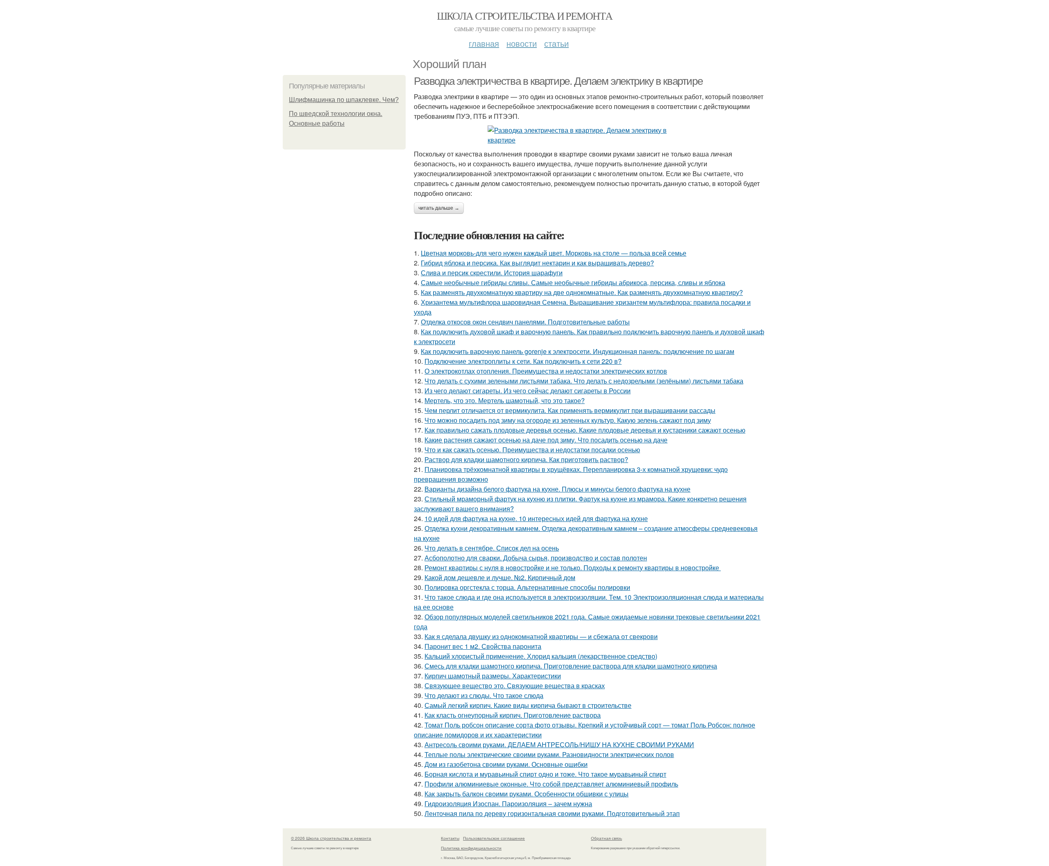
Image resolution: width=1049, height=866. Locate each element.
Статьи (556, 43)
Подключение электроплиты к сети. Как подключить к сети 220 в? (523, 361)
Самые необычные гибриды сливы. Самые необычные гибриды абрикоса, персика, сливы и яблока (573, 282)
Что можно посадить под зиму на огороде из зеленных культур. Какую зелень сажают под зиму (568, 420)
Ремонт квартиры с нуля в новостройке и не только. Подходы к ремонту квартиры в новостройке (573, 567)
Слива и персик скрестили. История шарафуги (492, 272)
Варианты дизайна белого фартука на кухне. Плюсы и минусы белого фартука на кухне (557, 489)
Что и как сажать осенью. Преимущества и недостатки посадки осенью (532, 449)
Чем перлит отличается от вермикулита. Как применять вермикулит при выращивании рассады (570, 410)
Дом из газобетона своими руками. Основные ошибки (506, 764)
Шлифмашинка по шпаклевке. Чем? (344, 99)
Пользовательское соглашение (494, 838)
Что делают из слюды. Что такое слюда (484, 695)
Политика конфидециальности (471, 848)
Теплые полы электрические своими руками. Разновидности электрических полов (549, 754)
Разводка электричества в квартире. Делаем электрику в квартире (558, 81)
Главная (484, 43)
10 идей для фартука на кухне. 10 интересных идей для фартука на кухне (536, 518)
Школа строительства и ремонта (525, 16)
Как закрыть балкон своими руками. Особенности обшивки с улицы (527, 793)
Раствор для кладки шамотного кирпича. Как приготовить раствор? (526, 459)
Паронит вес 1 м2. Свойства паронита (483, 646)
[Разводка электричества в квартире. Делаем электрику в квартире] (590, 135)
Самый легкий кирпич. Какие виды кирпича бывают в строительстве (528, 705)
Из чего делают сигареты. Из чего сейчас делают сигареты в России (528, 390)
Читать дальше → (438, 208)
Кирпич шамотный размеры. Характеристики (493, 675)
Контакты (450, 838)
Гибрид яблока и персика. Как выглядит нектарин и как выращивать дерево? (537, 263)
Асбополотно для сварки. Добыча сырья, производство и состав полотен (536, 557)
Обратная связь (606, 838)
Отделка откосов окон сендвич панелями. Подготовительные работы (525, 321)
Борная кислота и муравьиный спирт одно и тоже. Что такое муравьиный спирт (545, 774)
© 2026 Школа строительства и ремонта (331, 838)
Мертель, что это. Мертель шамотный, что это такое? (505, 400)
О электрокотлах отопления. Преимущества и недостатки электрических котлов (546, 371)
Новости (521, 43)
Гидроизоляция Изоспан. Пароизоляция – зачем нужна (508, 803)
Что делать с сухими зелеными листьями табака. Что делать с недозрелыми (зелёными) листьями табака (584, 380)
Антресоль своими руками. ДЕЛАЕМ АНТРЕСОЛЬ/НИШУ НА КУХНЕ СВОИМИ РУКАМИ (559, 744)
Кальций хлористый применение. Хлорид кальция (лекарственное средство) (541, 656)
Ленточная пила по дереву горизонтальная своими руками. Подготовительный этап (552, 813)
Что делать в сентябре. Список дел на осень (492, 548)
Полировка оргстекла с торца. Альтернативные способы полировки (527, 587)
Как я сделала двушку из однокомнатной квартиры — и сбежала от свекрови (541, 636)
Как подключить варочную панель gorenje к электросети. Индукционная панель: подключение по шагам (577, 351)
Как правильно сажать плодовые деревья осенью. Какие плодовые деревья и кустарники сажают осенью (585, 430)
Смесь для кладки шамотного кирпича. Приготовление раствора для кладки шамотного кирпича (571, 666)
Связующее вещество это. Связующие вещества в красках (515, 685)
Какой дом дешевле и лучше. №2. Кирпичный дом (500, 577)
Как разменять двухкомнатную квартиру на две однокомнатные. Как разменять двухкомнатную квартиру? (582, 292)
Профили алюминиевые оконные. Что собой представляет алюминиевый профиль (551, 784)
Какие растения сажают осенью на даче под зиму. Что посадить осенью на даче (546, 439)
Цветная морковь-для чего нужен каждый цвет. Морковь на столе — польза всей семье (553, 253)
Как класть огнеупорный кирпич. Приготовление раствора (513, 715)
